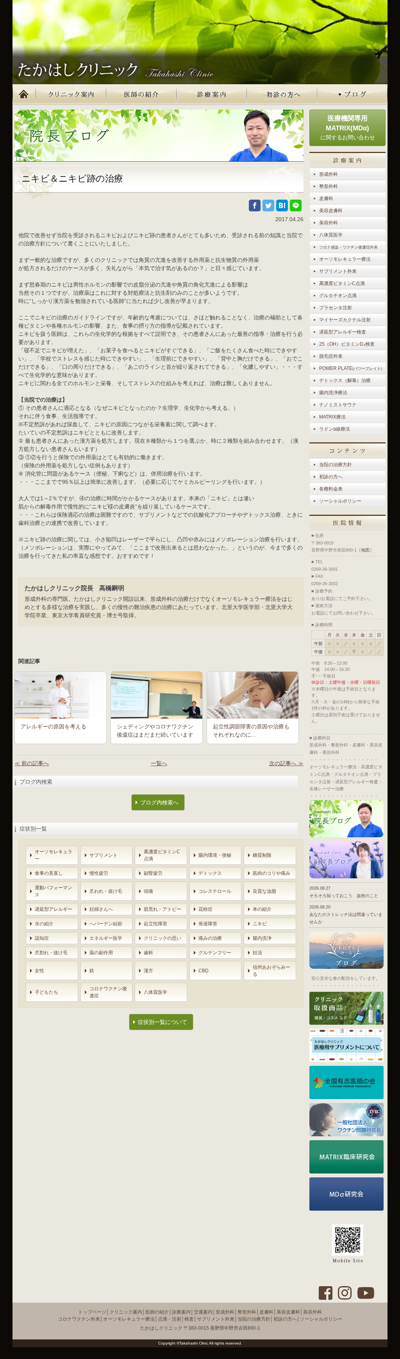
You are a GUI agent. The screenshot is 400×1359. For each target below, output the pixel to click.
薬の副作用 (101, 952)
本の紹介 (262, 909)
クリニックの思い (162, 938)
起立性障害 (155, 923)
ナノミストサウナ (338, 404)
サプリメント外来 (338, 271)
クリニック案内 (71, 94)
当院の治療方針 (335, 464)
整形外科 (328, 186)
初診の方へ (282, 94)
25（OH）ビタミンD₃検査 (347, 344)
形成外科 (328, 174)
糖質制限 (262, 855)
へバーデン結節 (105, 923)
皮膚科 (326, 198)
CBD (203, 970)
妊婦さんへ (101, 909)
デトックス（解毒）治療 (345, 380)
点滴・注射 (169, 1319)
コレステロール (214, 891)
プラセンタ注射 (335, 307)
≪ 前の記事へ (31, 763)
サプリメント (103, 855)
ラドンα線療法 (334, 429)
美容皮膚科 (331, 210)
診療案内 (212, 94)
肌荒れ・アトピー (162, 909)
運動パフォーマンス (53, 891)
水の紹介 (44, 923)
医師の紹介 (141, 94)
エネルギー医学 (105, 938)
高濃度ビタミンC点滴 (162, 855)
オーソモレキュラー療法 (345, 259)
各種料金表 (331, 489)
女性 (39, 970)
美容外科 (328, 222)
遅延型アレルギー (53, 909)
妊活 (257, 952)
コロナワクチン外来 (79, 1319)
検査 (189, 1319)
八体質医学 (155, 992)
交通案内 (203, 1312)
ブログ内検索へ (159, 802)
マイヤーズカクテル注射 (345, 320)
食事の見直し (49, 873)
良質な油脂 (264, 891)
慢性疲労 (98, 873)
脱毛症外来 (331, 356)
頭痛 (148, 891)
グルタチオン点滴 (338, 295)
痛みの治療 (210, 938)
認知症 (42, 938)
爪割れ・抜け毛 (51, 952)
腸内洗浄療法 (333, 392)
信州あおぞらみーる (271, 970)
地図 (365, 550)
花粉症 (205, 909)
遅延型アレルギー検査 (342, 332)
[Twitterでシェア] (268, 205)
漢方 (148, 970)
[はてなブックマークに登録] (282, 205)
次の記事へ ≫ (286, 763)
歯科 (148, 952)
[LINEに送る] (296, 205)
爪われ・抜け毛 (105, 891)
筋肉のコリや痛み (271, 873)
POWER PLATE (350, 368)
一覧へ (159, 763)
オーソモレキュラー (53, 855)
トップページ (24, 94)
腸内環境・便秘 (214, 855)
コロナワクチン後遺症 (108, 992)
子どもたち (46, 992)
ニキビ (260, 923)
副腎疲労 (153, 873)
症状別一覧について (162, 1022)
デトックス (210, 873)
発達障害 (207, 923)
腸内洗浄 (262, 938)
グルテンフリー (214, 952)
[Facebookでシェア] (255, 205)
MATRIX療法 (332, 417)
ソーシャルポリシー (340, 501)
